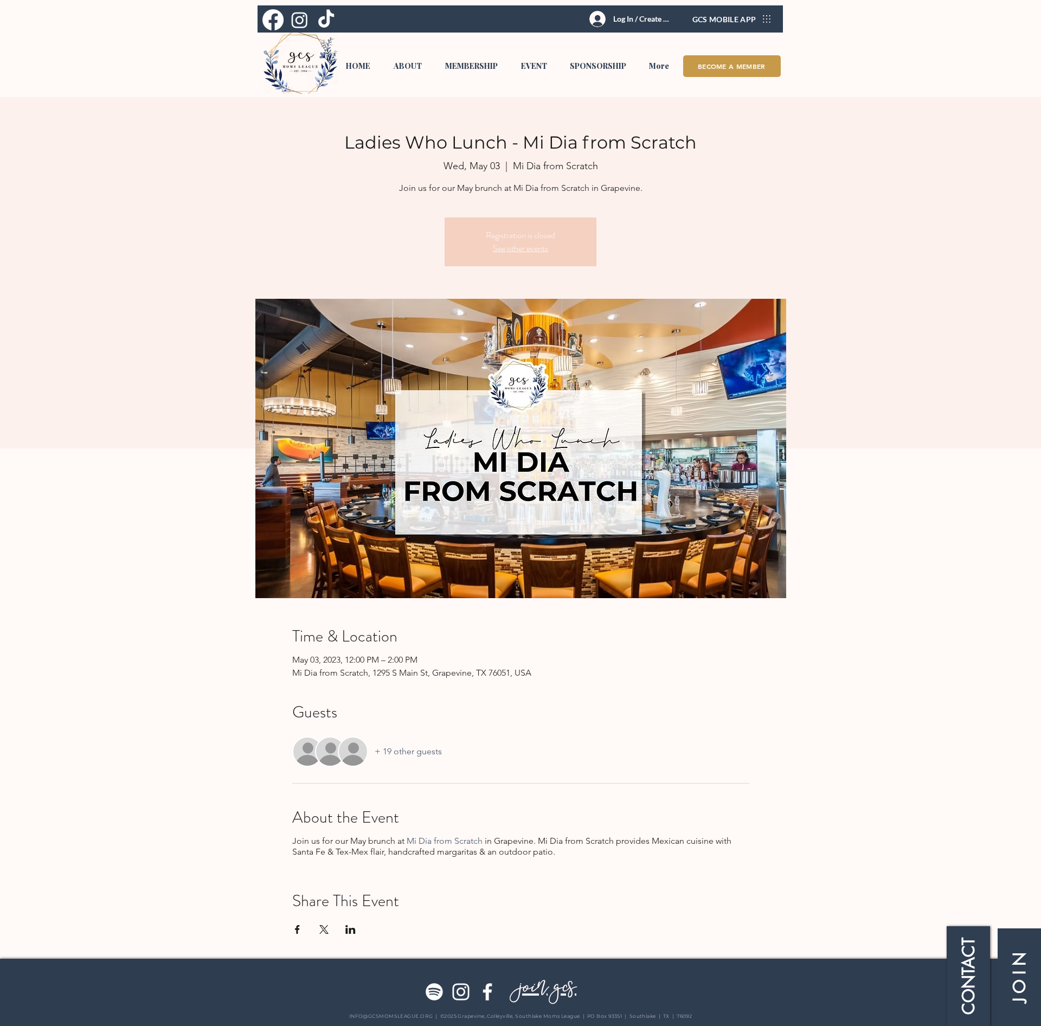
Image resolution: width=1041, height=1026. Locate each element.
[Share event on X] (324, 929)
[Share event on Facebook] (297, 929)
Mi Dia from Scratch (445, 841)
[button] (407, 66)
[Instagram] (460, 991)
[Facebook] (487, 991)
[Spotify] (434, 991)
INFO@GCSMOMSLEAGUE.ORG (391, 1016)
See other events (520, 248)
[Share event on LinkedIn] (350, 929)
